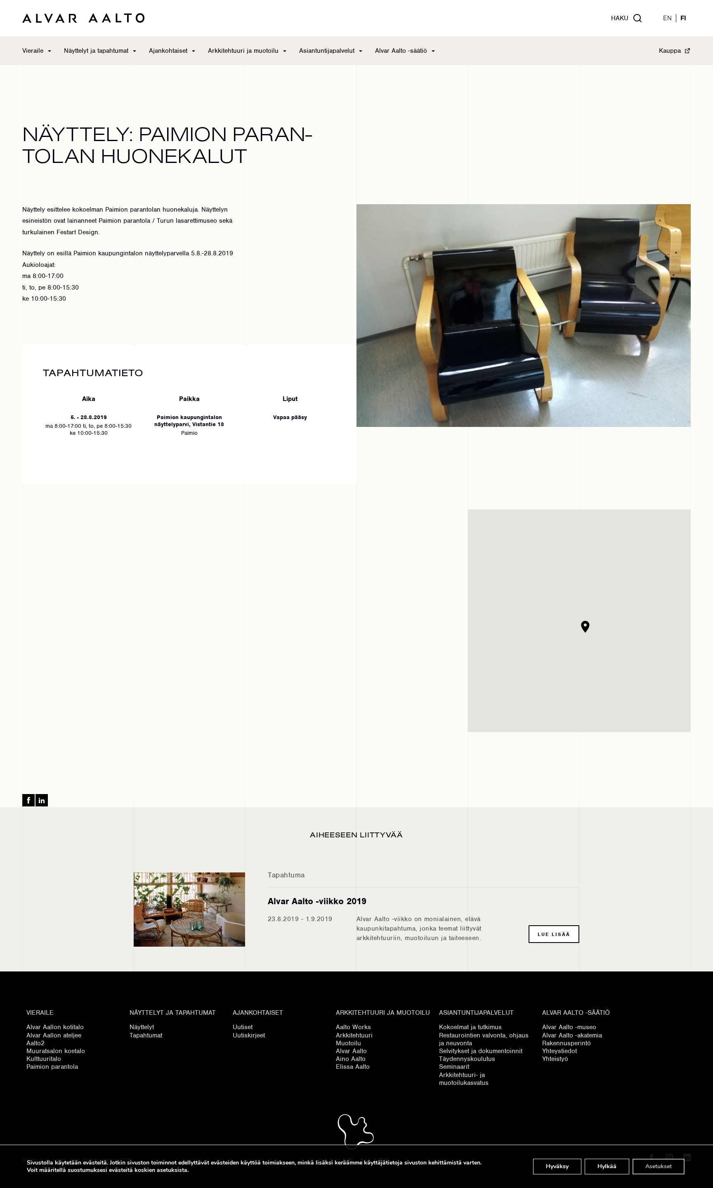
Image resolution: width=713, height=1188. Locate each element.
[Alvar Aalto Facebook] (28, 800)
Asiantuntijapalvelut (326, 51)
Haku (619, 18)
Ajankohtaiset (168, 51)
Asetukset (658, 1166)
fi (683, 18)
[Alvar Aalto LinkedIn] (41, 800)
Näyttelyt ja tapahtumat (96, 51)
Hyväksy (557, 1166)
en (667, 18)
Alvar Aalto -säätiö (401, 51)
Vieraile (32, 51)
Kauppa (670, 51)
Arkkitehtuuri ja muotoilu (243, 51)
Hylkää (606, 1166)
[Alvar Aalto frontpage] (83, 18)
